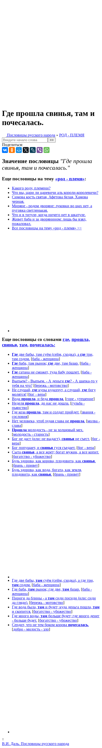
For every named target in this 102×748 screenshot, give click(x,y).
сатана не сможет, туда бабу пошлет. (46, 372)
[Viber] (40, 150)
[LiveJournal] (33, 150)
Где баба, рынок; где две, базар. (46, 589)
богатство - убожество (32, 456)
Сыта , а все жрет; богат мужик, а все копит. (55, 452)
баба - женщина (45, 359)
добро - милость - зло (31, 629)
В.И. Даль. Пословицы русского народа (35, 744)
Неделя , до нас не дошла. (40, 403)
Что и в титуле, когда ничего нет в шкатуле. (49, 215)
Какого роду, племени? (31, 188)
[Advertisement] (51, 53)
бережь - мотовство (51, 385)
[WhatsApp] (47, 150)
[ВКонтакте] (5, 150)
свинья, (10, 344)
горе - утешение (79, 399)
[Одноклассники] (12, 150)
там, (23, 344)
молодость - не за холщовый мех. (47, 430)
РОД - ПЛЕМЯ (71, 135)
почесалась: (42, 344)
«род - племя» (70, 178)
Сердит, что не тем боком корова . (50, 625)
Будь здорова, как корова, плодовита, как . (54, 461)
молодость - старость (30, 434)
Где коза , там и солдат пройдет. (45, 412)
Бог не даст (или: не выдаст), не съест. (51, 439)
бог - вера (37, 394)
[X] (26, 150)
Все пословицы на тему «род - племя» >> (47, 228)
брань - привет (25, 465)
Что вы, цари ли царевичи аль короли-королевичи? (55, 192)
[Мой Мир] (19, 150)
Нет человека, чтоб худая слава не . (48, 421)
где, (66, 339)
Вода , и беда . (38, 399)
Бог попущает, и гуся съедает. (44, 448)
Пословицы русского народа (30, 135)
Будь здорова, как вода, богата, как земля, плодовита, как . (47, 472)
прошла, (81, 339)
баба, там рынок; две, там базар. (45, 363)
